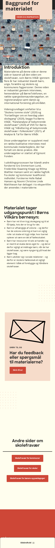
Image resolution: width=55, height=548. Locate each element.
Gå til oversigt (11, 48)
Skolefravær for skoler (27, 468)
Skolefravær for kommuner (27, 458)
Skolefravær (8, 56)
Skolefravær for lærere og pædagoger (27, 478)
